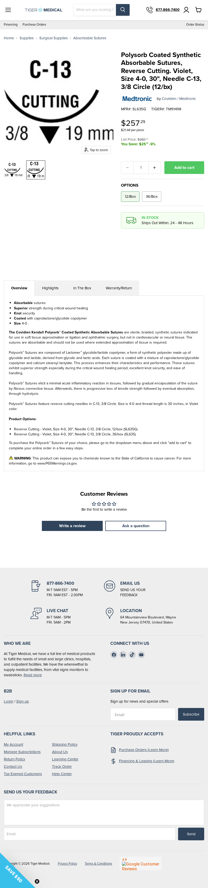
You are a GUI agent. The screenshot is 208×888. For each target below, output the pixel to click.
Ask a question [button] (135, 526)
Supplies (27, 38)
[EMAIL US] (141, 589)
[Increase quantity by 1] (155, 167)
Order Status (195, 25)
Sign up (22, 701)
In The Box (82, 288)
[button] (18, 870)
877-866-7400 (168, 10)
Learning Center (65, 759)
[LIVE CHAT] (67, 616)
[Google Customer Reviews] (141, 863)
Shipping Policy (64, 744)
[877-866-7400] (67, 589)
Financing (11, 25)
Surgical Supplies (53, 38)
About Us (60, 752)
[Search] (123, 10)
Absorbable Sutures (89, 38)
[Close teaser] (37, 881)
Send (191, 834)
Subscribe (191, 714)
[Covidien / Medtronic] (137, 99)
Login (8, 701)
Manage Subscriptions (22, 752)
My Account (13, 744)
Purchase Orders (34, 25)
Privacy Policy (67, 863)
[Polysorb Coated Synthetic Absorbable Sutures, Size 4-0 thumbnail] (13, 170)
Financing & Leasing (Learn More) (146, 761)
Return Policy (14, 759)
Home (9, 38)
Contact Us (13, 766)
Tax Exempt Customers (23, 774)
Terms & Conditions (98, 863)
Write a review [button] (72, 526)
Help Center (62, 774)
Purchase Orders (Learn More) (144, 750)
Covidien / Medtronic (179, 98)
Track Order (62, 766)
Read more (33, 675)
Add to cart (184, 167)
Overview (19, 288)
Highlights (50, 288)
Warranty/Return (119, 288)
